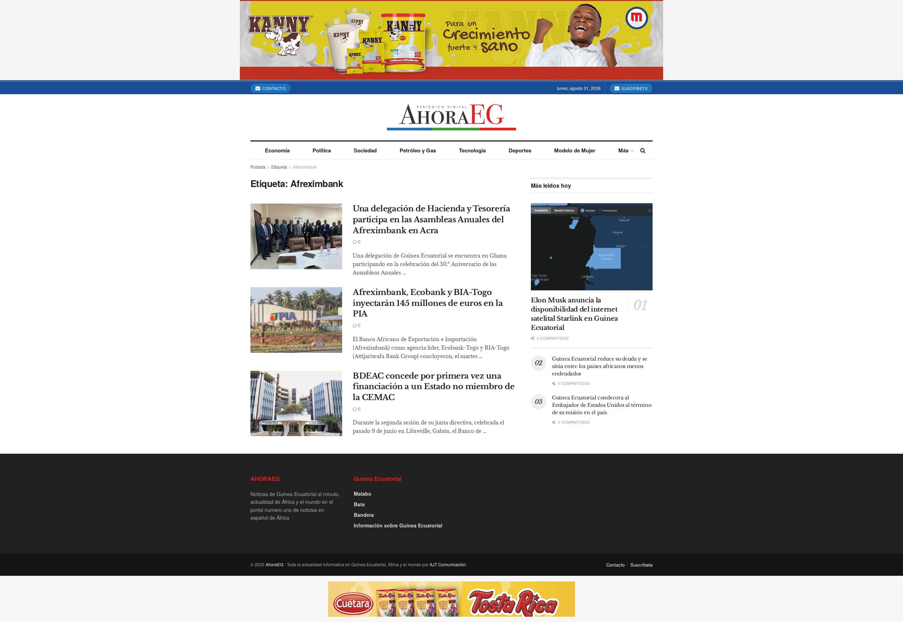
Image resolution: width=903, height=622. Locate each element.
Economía (277, 150)
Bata (359, 504)
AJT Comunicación (448, 564)
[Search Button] (643, 150)
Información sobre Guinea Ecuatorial (398, 525)
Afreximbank (305, 167)
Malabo (362, 493)
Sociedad (365, 150)
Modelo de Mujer (574, 150)
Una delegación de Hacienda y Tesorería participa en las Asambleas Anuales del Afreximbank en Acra (431, 219)
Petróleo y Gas (418, 150)
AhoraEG (274, 564)
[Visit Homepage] (451, 117)
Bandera (364, 514)
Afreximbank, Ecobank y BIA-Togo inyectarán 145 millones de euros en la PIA (428, 303)
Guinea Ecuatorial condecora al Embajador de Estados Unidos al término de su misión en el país (601, 405)
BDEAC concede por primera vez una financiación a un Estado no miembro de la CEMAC (433, 387)
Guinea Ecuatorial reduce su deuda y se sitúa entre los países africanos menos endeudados (599, 366)
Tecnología (472, 150)
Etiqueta (279, 167)
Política (322, 150)
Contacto (273, 88)
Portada (258, 167)
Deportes (520, 150)
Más (623, 150)
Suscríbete (634, 88)
